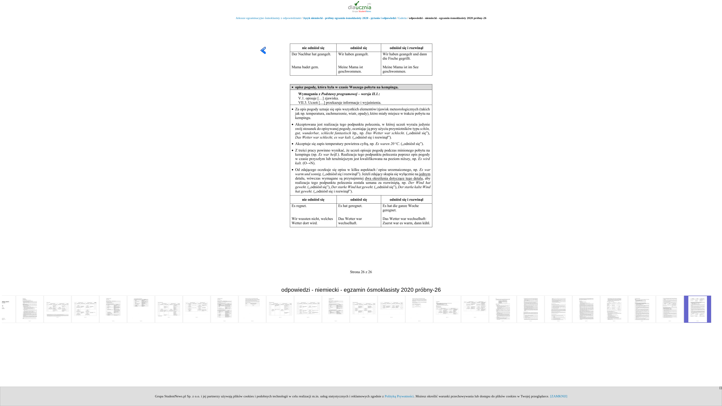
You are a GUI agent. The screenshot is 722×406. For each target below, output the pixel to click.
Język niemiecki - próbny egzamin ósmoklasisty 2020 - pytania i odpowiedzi (349, 18)
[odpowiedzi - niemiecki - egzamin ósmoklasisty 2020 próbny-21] (558, 309)
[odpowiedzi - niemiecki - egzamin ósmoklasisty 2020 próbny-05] (113, 309)
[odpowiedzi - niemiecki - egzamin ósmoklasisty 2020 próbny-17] (447, 309)
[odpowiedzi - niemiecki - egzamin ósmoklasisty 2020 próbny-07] (168, 309)
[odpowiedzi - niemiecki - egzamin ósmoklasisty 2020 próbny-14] (363, 309)
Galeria (402, 18)
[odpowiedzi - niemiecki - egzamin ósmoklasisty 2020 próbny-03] (57, 309)
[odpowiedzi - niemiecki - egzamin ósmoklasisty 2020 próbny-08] (196, 309)
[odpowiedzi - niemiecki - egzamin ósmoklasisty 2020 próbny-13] (335, 309)
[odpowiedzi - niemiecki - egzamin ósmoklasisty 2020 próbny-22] (586, 309)
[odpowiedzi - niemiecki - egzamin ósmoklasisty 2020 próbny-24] (641, 309)
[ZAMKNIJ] (558, 396)
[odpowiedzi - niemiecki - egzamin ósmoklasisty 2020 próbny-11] (280, 309)
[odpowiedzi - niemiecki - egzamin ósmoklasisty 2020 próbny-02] (29, 309)
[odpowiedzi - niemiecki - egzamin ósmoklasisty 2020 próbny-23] (614, 309)
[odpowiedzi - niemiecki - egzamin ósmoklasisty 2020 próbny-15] (391, 309)
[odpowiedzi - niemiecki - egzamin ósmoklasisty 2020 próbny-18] (474, 309)
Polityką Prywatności (399, 396)
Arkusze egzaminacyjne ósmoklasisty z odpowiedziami (268, 18)
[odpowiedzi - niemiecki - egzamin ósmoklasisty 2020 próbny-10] (252, 309)
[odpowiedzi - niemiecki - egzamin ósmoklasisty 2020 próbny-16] (419, 309)
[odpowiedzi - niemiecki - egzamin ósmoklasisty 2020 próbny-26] (697, 309)
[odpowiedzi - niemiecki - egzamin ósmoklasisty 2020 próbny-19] (502, 309)
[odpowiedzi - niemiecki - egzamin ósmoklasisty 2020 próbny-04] (85, 309)
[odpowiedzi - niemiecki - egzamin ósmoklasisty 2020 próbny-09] (224, 309)
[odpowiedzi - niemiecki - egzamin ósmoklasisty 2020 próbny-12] (308, 309)
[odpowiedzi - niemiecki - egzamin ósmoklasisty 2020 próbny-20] (530, 309)
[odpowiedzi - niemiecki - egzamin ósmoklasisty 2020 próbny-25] (669, 309)
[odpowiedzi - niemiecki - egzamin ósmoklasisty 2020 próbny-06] (141, 309)
